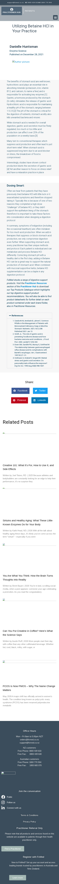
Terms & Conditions (29, 815)
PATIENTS (30, 11)
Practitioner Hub (28, 286)
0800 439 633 (31, 2)
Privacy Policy (29, 821)
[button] (55, 17)
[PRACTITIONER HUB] (11, 9)
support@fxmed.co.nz (15, 2)
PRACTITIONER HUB (12, 12)
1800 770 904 (45, 2)
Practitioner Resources (36, 283)
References (17, 315)
